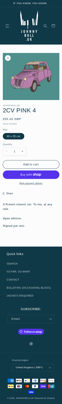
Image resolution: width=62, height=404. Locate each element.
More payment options (31, 183)
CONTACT (13, 279)
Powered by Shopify (44, 398)
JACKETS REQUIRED (20, 295)
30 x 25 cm (14, 136)
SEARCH (12, 263)
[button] (7, 26)
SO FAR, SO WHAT (18, 271)
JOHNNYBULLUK (25, 398)
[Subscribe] (50, 319)
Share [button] (9, 193)
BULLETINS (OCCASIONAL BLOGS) (29, 287)
